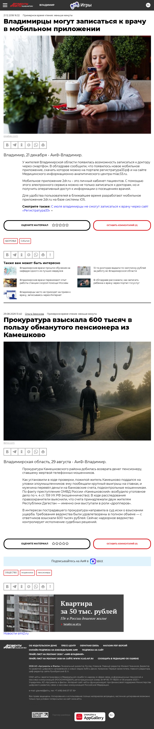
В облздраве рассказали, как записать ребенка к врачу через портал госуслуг (117, 281)
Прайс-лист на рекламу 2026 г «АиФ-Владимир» (56, 654)
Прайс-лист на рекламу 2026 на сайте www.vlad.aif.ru (61, 658)
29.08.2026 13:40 (13, 313)
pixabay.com (11, 136)
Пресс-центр (68, 645)
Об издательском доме (43, 645)
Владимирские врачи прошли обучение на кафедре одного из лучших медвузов (45, 269)
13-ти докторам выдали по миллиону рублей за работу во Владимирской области (120, 269)
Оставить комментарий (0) (122, 225)
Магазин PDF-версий (115, 645)
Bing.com (9, 442)
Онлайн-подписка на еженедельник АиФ (53, 650)
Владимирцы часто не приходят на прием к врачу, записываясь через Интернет (45, 293)
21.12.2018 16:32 (12, 15)
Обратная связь (89, 645)
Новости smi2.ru (16, 633)
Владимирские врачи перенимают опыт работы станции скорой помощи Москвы (44, 281)
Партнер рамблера (61, 715)
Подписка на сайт (92, 650)
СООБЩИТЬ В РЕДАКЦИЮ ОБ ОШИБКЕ (118, 658)
